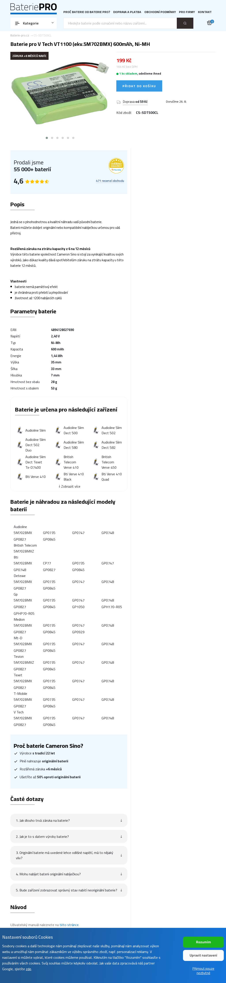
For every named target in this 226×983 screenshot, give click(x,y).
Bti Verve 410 (35, 476)
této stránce (69, 924)
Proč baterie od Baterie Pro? (86, 12)
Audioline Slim (35, 430)
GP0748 (108, 532)
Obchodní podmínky (160, 12)
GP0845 (49, 539)
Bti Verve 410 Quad (112, 477)
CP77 (47, 563)
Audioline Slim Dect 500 (74, 430)
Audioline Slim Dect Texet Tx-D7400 (35, 462)
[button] (46, 138)
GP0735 (49, 532)
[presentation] (19, 96)
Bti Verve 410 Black (74, 477)
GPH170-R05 (112, 606)
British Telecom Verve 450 (109, 462)
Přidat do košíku (139, 86)
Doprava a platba (127, 12)
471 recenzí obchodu (110, 181)
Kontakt (205, 12)
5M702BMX (23, 532)
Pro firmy (187, 12)
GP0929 (78, 632)
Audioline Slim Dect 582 (112, 445)
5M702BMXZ (24, 551)
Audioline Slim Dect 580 (74, 445)
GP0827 (20, 539)
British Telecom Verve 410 (71, 462)
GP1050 (78, 606)
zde (28, 969)
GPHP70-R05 (24, 613)
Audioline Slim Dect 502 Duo (35, 444)
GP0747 (78, 532)
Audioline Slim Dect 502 (112, 430)
